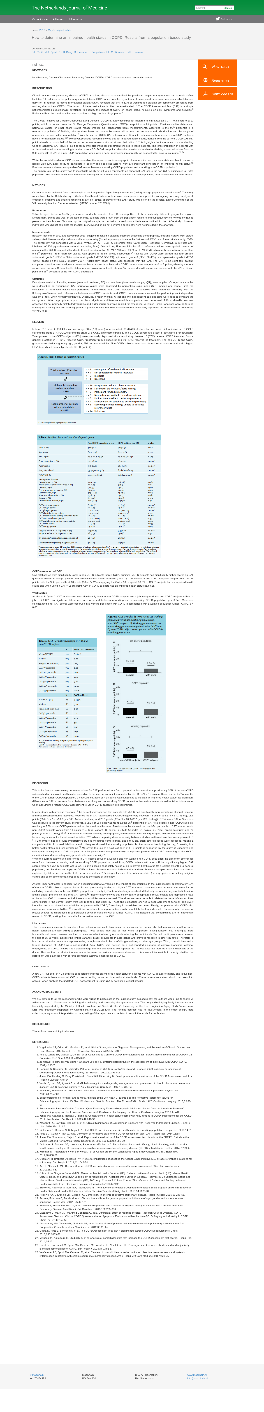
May (50, 30)
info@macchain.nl (197, 1378)
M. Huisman (80, 52)
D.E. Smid (37, 52)
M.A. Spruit (51, 52)
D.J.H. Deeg (65, 52)
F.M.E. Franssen (135, 52)
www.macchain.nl (197, 1374)
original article (63, 30)
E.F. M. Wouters (115, 52)
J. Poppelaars (97, 52)
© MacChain (37, 1374)
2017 (42, 30)
